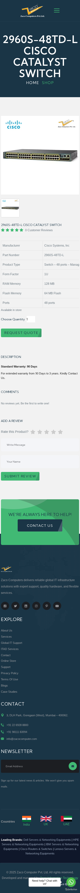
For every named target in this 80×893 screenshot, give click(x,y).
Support (5, 667)
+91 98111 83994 (17, 731)
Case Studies (9, 691)
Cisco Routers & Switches (36, 849)
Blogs (4, 685)
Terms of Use (9, 679)
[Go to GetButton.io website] (71, 889)
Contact (5, 655)
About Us (6, 630)
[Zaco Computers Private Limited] (32, 10)
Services (6, 636)
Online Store (8, 660)
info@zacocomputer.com (22, 738)
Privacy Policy (9, 673)
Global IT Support (11, 642)
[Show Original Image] (10, 208)
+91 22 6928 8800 (17, 725)
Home (32, 82)
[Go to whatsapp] (71, 882)
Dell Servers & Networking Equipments (47, 839)
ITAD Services (10, 649)
